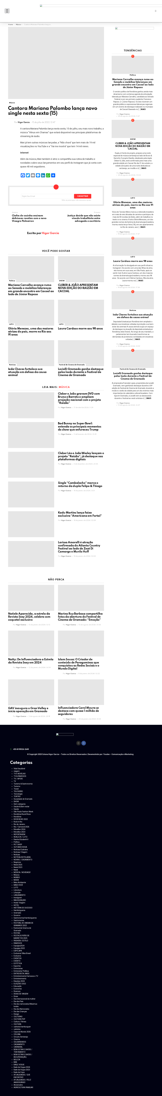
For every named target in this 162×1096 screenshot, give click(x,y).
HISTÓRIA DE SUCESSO (23, 908)
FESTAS (17, 933)
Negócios (17, 862)
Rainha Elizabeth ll (21, 839)
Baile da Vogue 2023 (22, 1070)
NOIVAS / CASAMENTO (23, 860)
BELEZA (17, 1060)
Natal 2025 (18, 865)
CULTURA (17, 1024)
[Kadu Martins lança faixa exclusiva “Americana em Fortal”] (31, 524)
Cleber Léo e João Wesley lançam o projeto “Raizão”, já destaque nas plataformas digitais (81, 456)
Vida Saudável (19, 769)
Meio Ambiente (20, 882)
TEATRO (17, 796)
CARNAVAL (18, 1047)
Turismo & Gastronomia (23, 784)
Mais (143, 109)
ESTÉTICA (18, 963)
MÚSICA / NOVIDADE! (22, 872)
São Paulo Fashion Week (23, 812)
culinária (17, 1029)
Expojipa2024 (19, 946)
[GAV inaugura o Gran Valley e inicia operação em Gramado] (31, 692)
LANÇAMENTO (19, 895)
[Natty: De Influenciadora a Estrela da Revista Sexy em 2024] (31, 643)
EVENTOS (18, 958)
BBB (15, 1062)
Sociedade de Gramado (23, 799)
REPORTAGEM (19, 834)
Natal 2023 (18, 867)
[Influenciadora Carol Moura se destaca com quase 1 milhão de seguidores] (81, 692)
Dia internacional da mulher (24, 999)
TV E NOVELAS (20, 774)
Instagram (18, 898)
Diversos (17, 991)
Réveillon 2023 (19, 832)
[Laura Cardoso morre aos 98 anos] (81, 313)
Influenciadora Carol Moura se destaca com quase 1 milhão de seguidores (78, 711)
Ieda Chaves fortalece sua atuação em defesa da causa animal (27, 372)
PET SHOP (18, 844)
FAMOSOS (18, 943)
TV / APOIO (18, 779)
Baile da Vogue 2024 (22, 1067)
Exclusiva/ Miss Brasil (22, 953)
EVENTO (17, 961)
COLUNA (17, 1034)
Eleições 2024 (19, 981)
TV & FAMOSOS (20, 776)
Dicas (16, 996)
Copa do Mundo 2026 (22, 1032)
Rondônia (17, 817)
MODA (16, 880)
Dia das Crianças (20, 1011)
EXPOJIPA (18, 951)
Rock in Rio (18, 822)
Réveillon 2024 (19, 829)
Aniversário (18, 1085)
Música (64, 387)
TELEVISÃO (18, 791)
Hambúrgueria (19, 910)
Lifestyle (17, 893)
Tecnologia (18, 794)
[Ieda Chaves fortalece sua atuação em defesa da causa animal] (31, 353)
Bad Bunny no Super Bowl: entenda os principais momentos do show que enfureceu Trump (79, 426)
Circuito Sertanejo (21, 1037)
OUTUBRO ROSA (20, 847)
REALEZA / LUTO (20, 837)
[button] (155, 11)
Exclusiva (17, 956)
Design (16, 1014)
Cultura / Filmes (20, 1022)
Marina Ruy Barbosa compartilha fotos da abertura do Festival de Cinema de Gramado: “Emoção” (80, 616)
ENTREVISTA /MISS (21, 974)
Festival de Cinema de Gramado (72, 365)
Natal (16, 870)
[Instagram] (78, 743)
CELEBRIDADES (20, 1042)
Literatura (18, 890)
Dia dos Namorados (21, 1009)
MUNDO (17, 877)
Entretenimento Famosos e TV (26, 976)
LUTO (11, 324)
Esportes (17, 966)
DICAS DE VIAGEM (21, 994)
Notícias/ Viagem (20, 852)
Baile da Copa (19, 1072)
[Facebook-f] (83, 743)
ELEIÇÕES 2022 (20, 984)
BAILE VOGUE (19, 1065)
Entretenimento (20, 979)
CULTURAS (18, 1017)
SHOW (62, 281)
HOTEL (16, 905)
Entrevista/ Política (21, 971)
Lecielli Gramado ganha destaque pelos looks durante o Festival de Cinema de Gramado (80, 372)
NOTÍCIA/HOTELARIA (22, 857)
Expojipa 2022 (19, 948)
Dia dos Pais (18, 1001)
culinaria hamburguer (22, 1027)
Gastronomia (19, 920)
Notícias (12, 365)
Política (12, 281)
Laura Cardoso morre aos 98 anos (80, 328)
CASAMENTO (19, 1044)
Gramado (17, 913)
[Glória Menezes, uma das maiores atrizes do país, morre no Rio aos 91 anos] (31, 313)
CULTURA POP (19, 1019)
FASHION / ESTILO (21, 941)
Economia (18, 989)
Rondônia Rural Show (22, 814)
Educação (18, 986)
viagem (17, 771)
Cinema (17, 1039)
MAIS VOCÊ (18, 885)
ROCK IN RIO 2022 (21, 819)
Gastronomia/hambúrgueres (25, 918)
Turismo (17, 786)
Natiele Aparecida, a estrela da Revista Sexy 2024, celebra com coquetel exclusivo (29, 616)
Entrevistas (18, 968)
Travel (16, 789)
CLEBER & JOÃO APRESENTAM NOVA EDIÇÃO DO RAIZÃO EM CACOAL (78, 288)
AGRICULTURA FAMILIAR (23, 1087)
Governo (17, 915)
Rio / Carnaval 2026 (21, 827)
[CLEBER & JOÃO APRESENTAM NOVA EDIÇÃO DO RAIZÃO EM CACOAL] (81, 269)
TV (15, 781)
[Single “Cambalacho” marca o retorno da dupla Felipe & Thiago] (31, 494)
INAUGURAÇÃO (20, 900)
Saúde (16, 809)
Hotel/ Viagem (19, 903)
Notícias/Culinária (21, 850)
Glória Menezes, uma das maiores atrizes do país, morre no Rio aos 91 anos (30, 331)
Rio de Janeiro (19, 824)
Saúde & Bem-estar (21, 807)
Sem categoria (19, 804)
